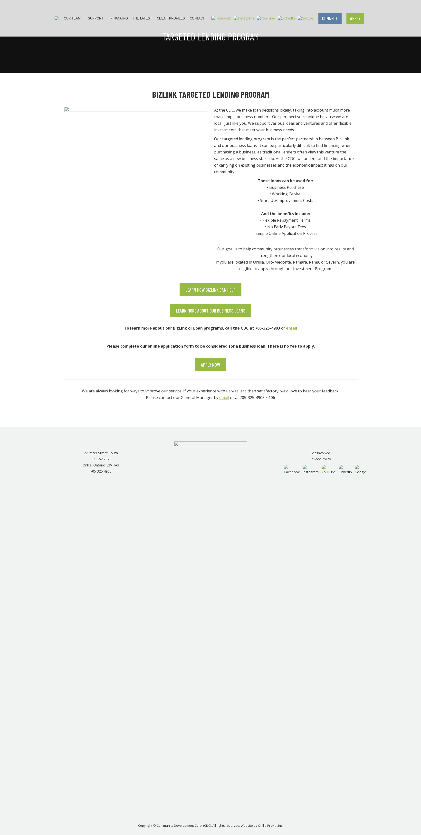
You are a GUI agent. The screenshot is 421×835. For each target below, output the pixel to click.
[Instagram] (243, 18)
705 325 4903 (101, 471)
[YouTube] (265, 18)
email (291, 328)
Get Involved (320, 453)
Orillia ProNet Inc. (270, 825)
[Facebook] (221, 18)
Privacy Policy (320, 459)
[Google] (305, 18)
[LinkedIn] (286, 18)
